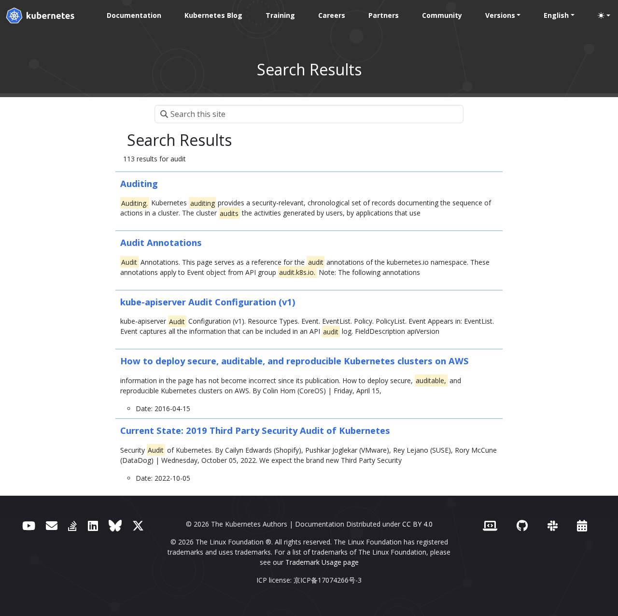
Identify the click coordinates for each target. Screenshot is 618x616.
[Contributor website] (490, 525)
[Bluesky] (115, 525)
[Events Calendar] (582, 525)
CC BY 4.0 (417, 524)
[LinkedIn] (93, 525)
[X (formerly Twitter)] (138, 525)
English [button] (556, 15)
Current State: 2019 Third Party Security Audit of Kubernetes (255, 430)
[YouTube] (28, 525)
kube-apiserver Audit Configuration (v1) (207, 302)
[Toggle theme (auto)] (604, 15)
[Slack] (553, 525)
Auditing (139, 183)
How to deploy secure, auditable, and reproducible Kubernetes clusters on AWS (294, 361)
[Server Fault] (72, 525)
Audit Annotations (161, 242)
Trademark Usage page (322, 562)
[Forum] (51, 525)
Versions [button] (500, 15)
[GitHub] (522, 525)
